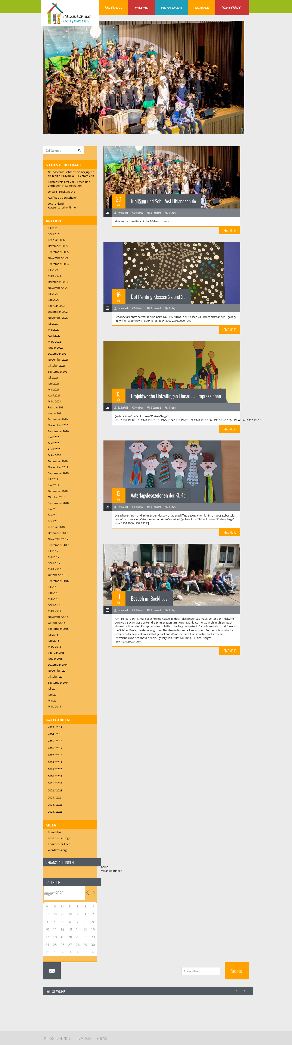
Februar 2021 (56, 407)
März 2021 (54, 401)
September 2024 (58, 264)
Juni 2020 (53, 437)
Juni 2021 (53, 383)
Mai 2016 (53, 599)
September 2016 (58, 581)
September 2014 (58, 682)
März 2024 (54, 276)
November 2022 (58, 318)
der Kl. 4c (158, 495)
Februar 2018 (56, 527)
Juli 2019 (53, 479)
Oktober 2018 (56, 497)
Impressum (84, 1039)
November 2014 (58, 670)
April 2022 (54, 336)
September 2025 (58, 252)
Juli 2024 (53, 270)
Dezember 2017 (58, 533)
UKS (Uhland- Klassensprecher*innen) (63, 205)
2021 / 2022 (55, 783)
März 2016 (54, 611)
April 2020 (54, 449)
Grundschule (201, 7)
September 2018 (58, 503)
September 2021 (58, 371)
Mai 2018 (53, 515)
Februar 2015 (56, 653)
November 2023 (58, 288)
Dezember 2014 (58, 664)
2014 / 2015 (55, 734)
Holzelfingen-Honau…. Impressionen (176, 396)
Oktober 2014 (56, 676)
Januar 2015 (55, 658)
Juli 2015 (53, 635)
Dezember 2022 (58, 312)
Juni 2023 (53, 300)
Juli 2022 (53, 324)
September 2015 (58, 629)
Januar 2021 (55, 413)
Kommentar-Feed (59, 844)
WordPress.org (57, 850)
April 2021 (54, 395)
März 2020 (54, 455)
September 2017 (58, 545)
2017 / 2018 (55, 755)
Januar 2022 (55, 347)
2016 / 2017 (55, 748)
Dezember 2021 (58, 353)
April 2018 (54, 521)
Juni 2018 (53, 509)
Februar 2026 (56, 240)
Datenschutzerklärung (57, 1039)
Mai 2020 (53, 443)
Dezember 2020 (58, 419)
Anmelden (54, 832)
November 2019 (58, 467)
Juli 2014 (53, 688)
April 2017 (54, 563)
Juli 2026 (53, 228)
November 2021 (58, 359)
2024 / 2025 (55, 804)
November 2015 (58, 617)
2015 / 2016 (55, 741)
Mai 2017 (53, 557)
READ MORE (230, 230)
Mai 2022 (53, 330)
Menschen (172, 7)
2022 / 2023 (55, 790)
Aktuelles (113, 7)
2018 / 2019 (55, 762)
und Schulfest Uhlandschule (163, 201)
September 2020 (58, 431)
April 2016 (54, 605)
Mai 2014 (53, 700)
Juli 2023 (53, 294)
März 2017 (54, 569)
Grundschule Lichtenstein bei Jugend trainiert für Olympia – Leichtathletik (71, 174)
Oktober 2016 (56, 575)
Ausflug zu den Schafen (62, 198)
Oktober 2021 (56, 365)
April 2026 (54, 234)
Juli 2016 (53, 587)
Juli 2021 (53, 377)
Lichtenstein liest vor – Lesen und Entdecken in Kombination (69, 184)
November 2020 (58, 425)
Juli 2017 (53, 551)
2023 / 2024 (55, 797)
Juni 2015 (53, 641)
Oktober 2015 (56, 623)
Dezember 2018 (58, 491)
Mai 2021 (53, 389)
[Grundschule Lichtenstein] (70, 13)
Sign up (236, 970)
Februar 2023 (56, 306)
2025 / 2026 (55, 811)
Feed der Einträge (59, 838)
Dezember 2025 (58, 246)
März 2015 (54, 647)
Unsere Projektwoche (61, 192)
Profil (141, 7)
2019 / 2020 (55, 769)
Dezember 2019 (58, 461)
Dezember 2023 (58, 282)
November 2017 (58, 539)
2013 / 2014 (55, 727)
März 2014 (54, 706)
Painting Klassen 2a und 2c (158, 296)
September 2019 (58, 473)
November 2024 (58, 258)
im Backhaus (149, 598)
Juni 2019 (53, 485)
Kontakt (232, 7)
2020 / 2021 (55, 776)
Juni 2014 (53, 694)
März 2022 (54, 341)
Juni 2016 (53, 593)
